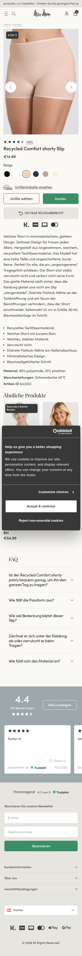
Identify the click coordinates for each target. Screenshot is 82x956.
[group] (37, 749)
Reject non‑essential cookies (41, 520)
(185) (29, 142)
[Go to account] (67, 13)
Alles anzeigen (59, 705)
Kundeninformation (17, 867)
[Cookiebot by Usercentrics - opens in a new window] (58, 432)
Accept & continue (41, 506)
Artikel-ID (11, 384)
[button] (6, 174)
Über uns (10, 878)
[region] (41, 749)
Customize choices (53, 492)
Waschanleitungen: (18, 377)
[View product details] (21, 531)
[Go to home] (42, 13)
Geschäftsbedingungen (21, 889)
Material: (10, 371)
